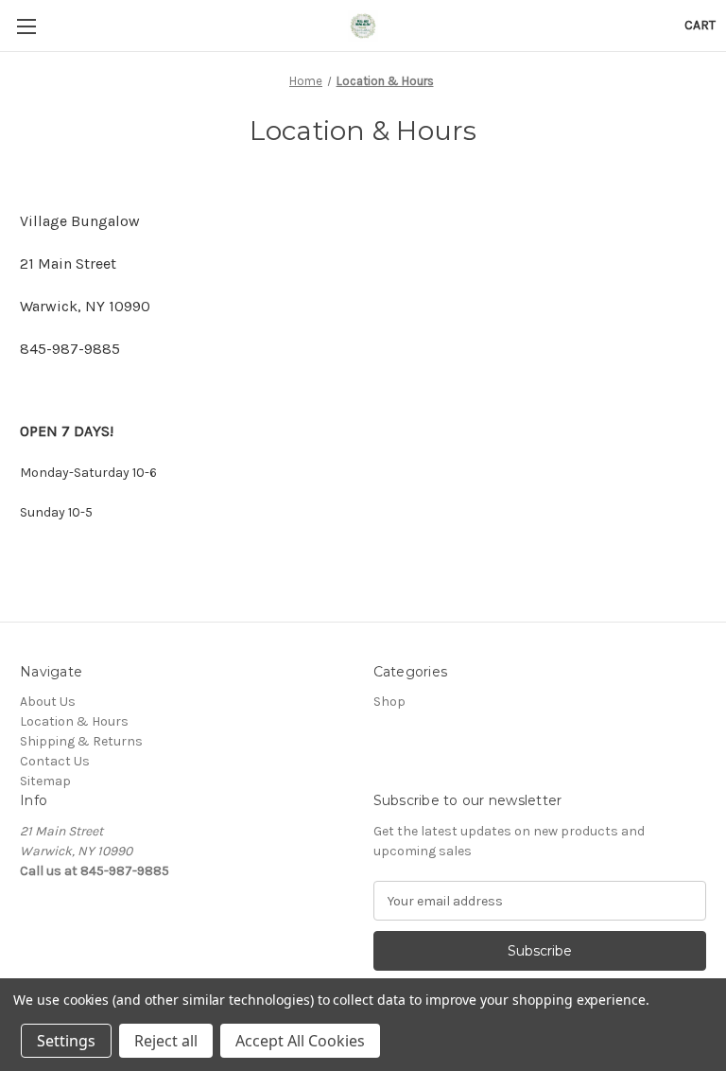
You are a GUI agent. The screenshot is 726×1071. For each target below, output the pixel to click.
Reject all (166, 1040)
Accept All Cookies (300, 1040)
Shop (389, 702)
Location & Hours (74, 721)
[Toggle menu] (26, 26)
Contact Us (55, 761)
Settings (66, 1040)
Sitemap (45, 781)
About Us (48, 702)
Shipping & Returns (81, 741)
